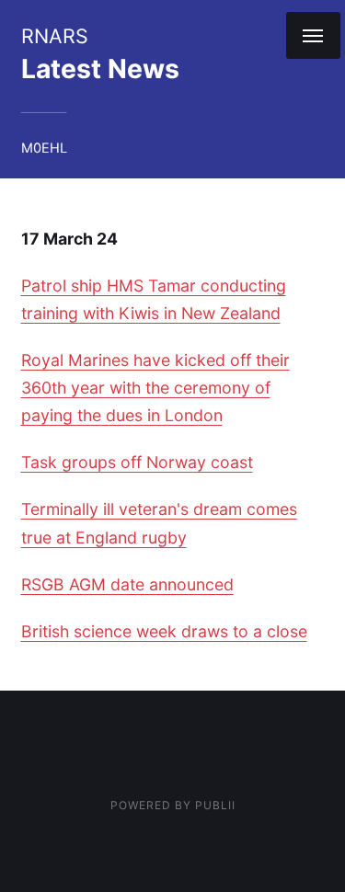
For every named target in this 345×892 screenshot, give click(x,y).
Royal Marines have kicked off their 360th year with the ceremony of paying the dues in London (155, 387)
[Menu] (313, 35)
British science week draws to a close (164, 631)
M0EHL (44, 148)
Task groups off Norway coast (137, 462)
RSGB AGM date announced (127, 584)
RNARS (54, 36)
